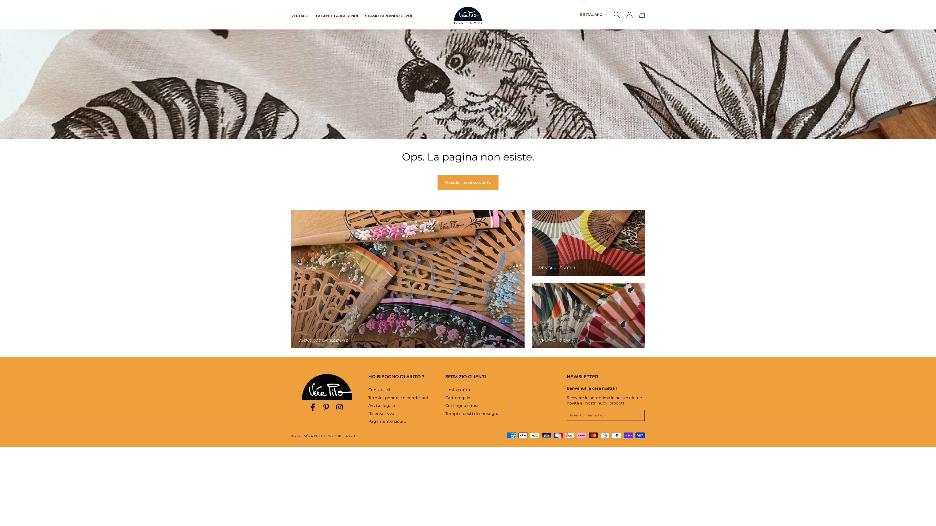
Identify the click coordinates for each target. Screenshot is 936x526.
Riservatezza (381, 413)
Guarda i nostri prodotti (468, 182)
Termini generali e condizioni (398, 397)
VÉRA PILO (313, 436)
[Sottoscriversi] (642, 415)
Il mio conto (457, 389)
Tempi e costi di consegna (472, 413)
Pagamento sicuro (387, 421)
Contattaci (379, 389)
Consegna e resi (461, 405)
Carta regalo (457, 397)
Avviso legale (381, 405)
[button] (616, 14)
